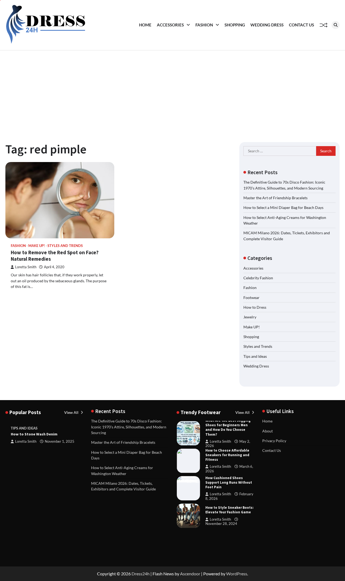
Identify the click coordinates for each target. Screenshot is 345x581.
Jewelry (249, 317)
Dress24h (141, 573)
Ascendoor (190, 573)
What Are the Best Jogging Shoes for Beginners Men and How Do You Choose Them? (228, 427)
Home (145, 24)
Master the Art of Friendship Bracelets (275, 197)
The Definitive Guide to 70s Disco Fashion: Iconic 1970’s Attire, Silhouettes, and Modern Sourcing (128, 427)
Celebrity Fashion (258, 278)
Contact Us (301, 24)
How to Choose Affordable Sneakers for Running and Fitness (227, 455)
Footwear (251, 297)
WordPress (236, 573)
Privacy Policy (274, 440)
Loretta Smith (25, 267)
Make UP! (36, 246)
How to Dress (254, 307)
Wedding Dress (267, 24)
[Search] (336, 25)
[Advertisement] (172, 91)
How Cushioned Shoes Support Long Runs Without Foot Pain (228, 482)
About (267, 431)
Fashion (204, 24)
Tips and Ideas (255, 356)
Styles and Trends (65, 246)
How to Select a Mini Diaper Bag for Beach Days (283, 207)
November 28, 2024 (221, 524)
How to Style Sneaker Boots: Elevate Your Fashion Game (229, 509)
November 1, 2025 (59, 441)
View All (71, 412)
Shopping (235, 24)
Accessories (170, 24)
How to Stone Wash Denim (34, 434)
